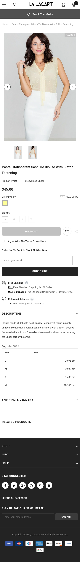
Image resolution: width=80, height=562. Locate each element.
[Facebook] (5, 485)
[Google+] (22, 485)
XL (31, 219)
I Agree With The (16, 241)
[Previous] (7, 87)
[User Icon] (63, 5)
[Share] (74, 231)
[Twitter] (14, 485)
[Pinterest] (40, 485)
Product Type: (9, 180)
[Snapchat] (49, 485)
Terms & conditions (35, 241)
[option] (40, 14)
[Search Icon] (18, 4)
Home (5, 24)
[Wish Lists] (67, 231)
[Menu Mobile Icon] (4, 4)
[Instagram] (31, 485)
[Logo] (41, 4)
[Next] (72, 87)
